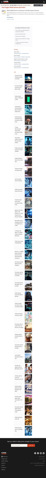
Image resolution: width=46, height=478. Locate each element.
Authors (3, 465)
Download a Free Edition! (20, 36)
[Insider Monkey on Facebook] (35, 453)
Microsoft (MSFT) (17, 66)
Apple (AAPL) (16, 52)
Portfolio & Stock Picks (25, 57)
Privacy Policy (42, 456)
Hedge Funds (4, 459)
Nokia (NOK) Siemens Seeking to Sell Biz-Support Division (23, 10)
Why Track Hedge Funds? (20, 34)
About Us (3, 463)
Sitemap (3, 469)
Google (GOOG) (17, 62)
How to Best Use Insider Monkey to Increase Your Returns (22, 31)
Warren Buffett (17, 55)
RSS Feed (5, 456)
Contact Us (3, 467)
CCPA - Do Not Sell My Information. (37, 463)
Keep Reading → (10, 17)
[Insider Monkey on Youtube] (41, 453)
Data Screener (24, 60)
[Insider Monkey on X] (38, 453)
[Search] (44, 2)
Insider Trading (4, 461)
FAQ (44, 461)
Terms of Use (42, 459)
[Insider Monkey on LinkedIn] (44, 453)
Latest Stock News (17, 53)
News (13, 19)
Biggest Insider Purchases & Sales (21, 59)
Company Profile (25, 53)
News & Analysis (17, 57)
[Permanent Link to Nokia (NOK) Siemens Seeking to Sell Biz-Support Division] (4, 12)
